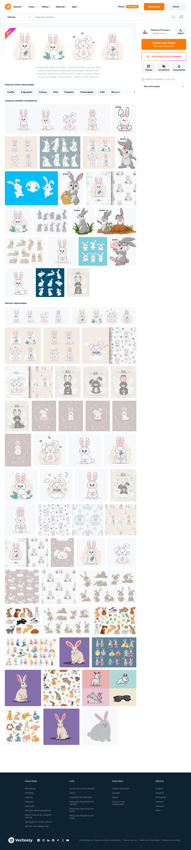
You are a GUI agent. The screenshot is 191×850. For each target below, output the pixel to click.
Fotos (31, 6)
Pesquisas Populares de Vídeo (81, 817)
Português (161, 797)
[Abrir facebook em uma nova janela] (38, 840)
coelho (10, 92)
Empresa (29, 801)
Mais (74, 6)
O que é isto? (169, 79)
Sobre (115, 797)
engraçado (26, 92)
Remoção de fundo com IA (38, 821)
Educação (30, 806)
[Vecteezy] (8, 7)
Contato (116, 792)
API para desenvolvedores (38, 810)
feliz (55, 92)
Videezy (29, 797)
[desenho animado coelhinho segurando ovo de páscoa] (123, 251)
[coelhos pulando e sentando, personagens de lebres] (23, 727)
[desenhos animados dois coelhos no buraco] (116, 221)
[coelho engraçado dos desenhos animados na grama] (83, 221)
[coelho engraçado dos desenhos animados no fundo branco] (127, 152)
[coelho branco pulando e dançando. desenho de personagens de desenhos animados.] (31, 188)
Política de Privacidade (149, 840)
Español (160, 792)
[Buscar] (173, 17)
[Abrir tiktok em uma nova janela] (58, 840)
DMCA (72, 792)
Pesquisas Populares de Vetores (81, 803)
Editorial (60, 6)
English (159, 788)
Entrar (176, 6)
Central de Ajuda (120, 788)
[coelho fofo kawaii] (124, 119)
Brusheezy (30, 788)
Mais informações (152, 86)
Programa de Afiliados (80, 797)
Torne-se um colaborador (118, 803)
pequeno (69, 92)
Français (160, 806)
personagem (86, 92)
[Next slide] (132, 92)
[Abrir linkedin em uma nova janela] (48, 840)
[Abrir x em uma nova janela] (63, 840)
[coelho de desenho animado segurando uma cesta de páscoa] (71, 188)
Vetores (17, 6)
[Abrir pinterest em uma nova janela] (53, 840)
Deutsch (160, 801)
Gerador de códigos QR (36, 826)
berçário (115, 92)
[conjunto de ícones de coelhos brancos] (60, 152)
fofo (102, 92)
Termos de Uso (130, 840)
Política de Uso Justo (171, 840)
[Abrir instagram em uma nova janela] (43, 840)
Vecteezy (29, 792)
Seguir (181, 33)
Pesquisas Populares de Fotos (81, 810)
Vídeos (45, 6)
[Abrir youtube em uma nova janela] (67, 840)
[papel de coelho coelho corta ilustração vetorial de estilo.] (50, 282)
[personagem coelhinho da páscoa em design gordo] (93, 251)
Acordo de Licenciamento (82, 788)
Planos (121, 6)
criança (43, 92)
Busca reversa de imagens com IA (38, 816)
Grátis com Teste (163, 44)
